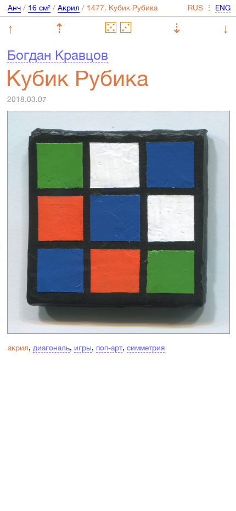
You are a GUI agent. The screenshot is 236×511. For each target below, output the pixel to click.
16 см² (39, 7)
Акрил (69, 7)
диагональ (51, 347)
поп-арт (109, 347)
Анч (14, 7)
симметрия (146, 347)
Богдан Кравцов (57, 55)
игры (83, 347)
